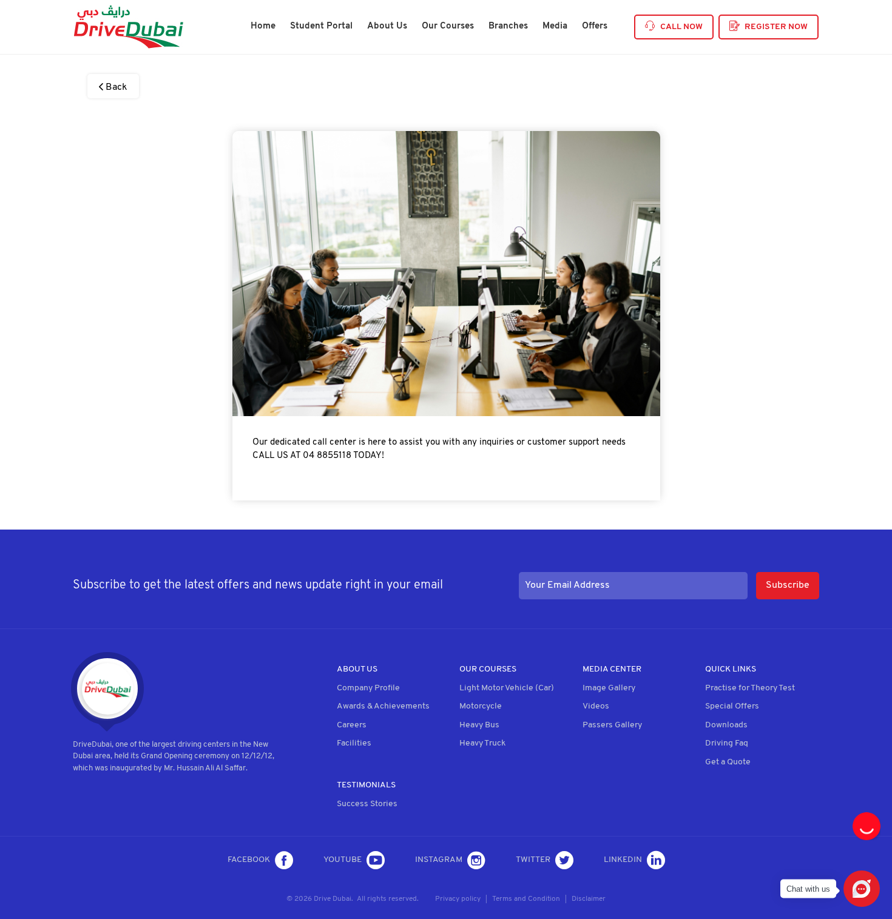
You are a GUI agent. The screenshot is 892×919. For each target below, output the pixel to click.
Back (115, 87)
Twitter (533, 859)
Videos (596, 706)
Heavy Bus (479, 725)
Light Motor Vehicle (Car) (506, 688)
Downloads (726, 725)
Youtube (342, 859)
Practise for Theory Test (750, 688)
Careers (352, 725)
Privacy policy (458, 899)
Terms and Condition (526, 899)
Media (554, 26)
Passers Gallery (612, 725)
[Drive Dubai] (128, 27)
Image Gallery (609, 688)
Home (263, 26)
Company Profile (368, 688)
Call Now (681, 27)
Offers (594, 26)
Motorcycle (480, 706)
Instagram (438, 859)
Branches (508, 26)
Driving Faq (726, 743)
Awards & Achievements (383, 706)
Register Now (776, 27)
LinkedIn (623, 859)
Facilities (354, 743)
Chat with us (808, 889)
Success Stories (367, 804)
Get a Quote (728, 762)
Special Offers (732, 706)
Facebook (249, 859)
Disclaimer (589, 899)
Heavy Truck (482, 743)
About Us (387, 26)
